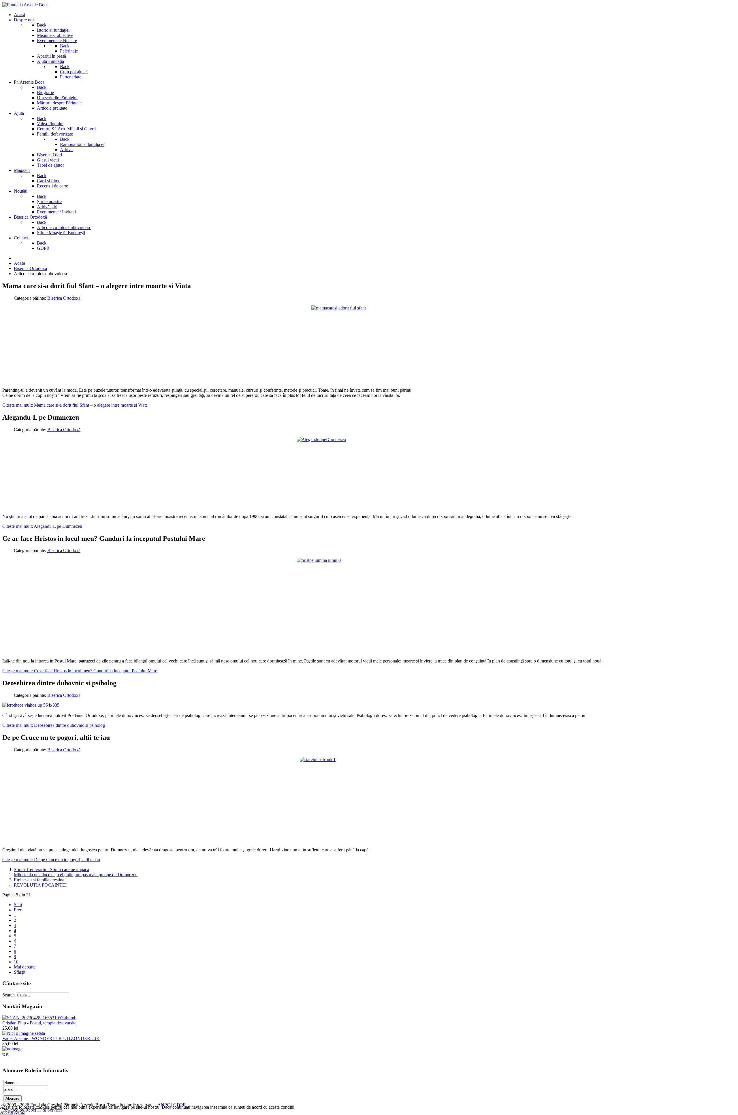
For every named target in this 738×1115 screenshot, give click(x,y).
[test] (12, 1048)
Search (8, 994)
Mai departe (24, 966)
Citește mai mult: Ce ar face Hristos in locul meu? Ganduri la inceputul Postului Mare (79, 670)
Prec (18, 909)
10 (16, 961)
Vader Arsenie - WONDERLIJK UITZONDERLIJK (51, 1038)
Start (18, 904)
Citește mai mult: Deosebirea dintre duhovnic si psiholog (53, 725)
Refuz (19, 1112)
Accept (6, 1112)
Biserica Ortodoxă (63, 298)
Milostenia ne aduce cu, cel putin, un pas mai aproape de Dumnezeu (76, 874)
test (5, 1054)
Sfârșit (19, 972)
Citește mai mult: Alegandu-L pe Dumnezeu (42, 526)
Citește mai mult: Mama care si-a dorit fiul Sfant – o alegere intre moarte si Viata (75, 405)
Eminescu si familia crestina (39, 879)
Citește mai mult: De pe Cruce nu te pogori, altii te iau (51, 859)
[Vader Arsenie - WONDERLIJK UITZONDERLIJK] (23, 1033)
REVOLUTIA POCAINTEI (40, 885)
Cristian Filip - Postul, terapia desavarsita (39, 1022)
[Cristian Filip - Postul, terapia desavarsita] (39, 1017)
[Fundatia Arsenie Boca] (25, 4)
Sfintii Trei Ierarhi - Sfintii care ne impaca (51, 869)
